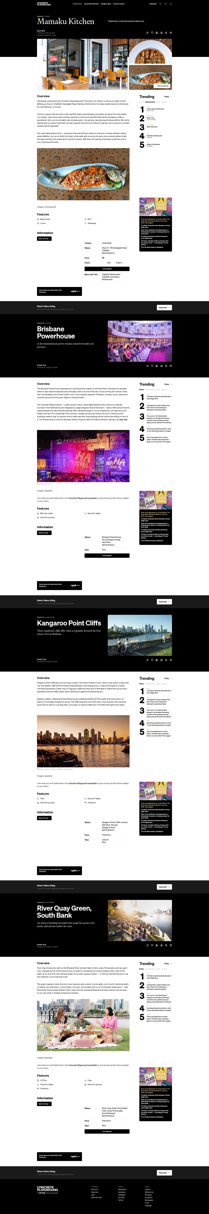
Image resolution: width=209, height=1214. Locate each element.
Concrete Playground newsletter (82, 498)
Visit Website (107, 269)
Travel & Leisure (119, 4)
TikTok (120, 1200)
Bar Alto (123, 420)
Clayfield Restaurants (111, 275)
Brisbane (148, 1195)
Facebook (121, 1192)
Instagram (122, 1195)
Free (42, 799)
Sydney (148, 1189)
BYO (89, 219)
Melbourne (149, 1192)
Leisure (105, 840)
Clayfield (105, 251)
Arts (104, 550)
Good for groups (47, 518)
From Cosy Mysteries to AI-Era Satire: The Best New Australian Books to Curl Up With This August (155, 221)
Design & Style (106, 4)
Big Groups (45, 219)
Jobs (93, 1195)
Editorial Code (96, 1198)
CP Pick (43, 1081)
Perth (147, 1203)
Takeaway (92, 223)
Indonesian (107, 243)
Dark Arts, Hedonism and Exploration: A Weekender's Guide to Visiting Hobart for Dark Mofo (155, 232)
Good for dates (94, 513)
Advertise (95, 1192)
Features (43, 214)
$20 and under (46, 513)
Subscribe (153, 4)
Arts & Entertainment (91, 4)
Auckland (148, 1198)
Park (104, 842)
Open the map (43, 239)
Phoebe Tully (41, 365)
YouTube (121, 1198)
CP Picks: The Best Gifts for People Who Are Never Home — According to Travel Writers (155, 243)
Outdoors (92, 803)
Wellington (149, 1200)
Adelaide (148, 1206)
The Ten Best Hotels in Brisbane (152, 247)
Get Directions (108, 253)
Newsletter (122, 1189)
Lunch (43, 223)
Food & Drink (77, 4)
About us (94, 1189)
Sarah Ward (41, 31)
